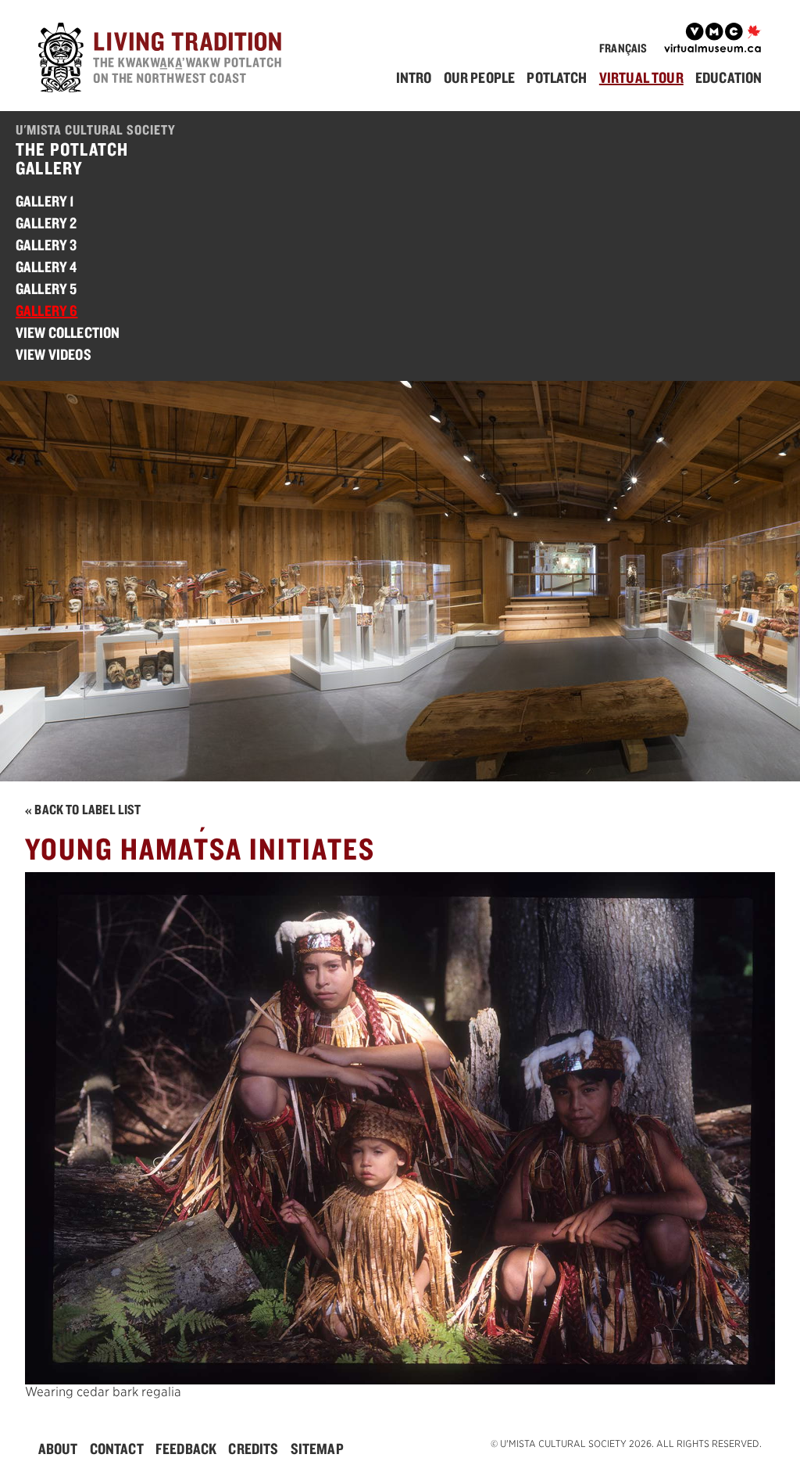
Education (728, 77)
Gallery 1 (45, 201)
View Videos (53, 354)
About (58, 1448)
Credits (253, 1448)
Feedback (185, 1448)
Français (623, 48)
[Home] (163, 60)
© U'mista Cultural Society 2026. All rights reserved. (626, 1443)
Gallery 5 (46, 288)
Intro (414, 77)
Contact (117, 1448)
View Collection (68, 332)
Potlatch (557, 77)
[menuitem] (418, 77)
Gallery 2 (46, 223)
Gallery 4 (46, 266)
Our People (480, 77)
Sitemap (317, 1448)
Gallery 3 (46, 244)
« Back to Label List (83, 809)
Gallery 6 (46, 310)
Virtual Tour (641, 77)
